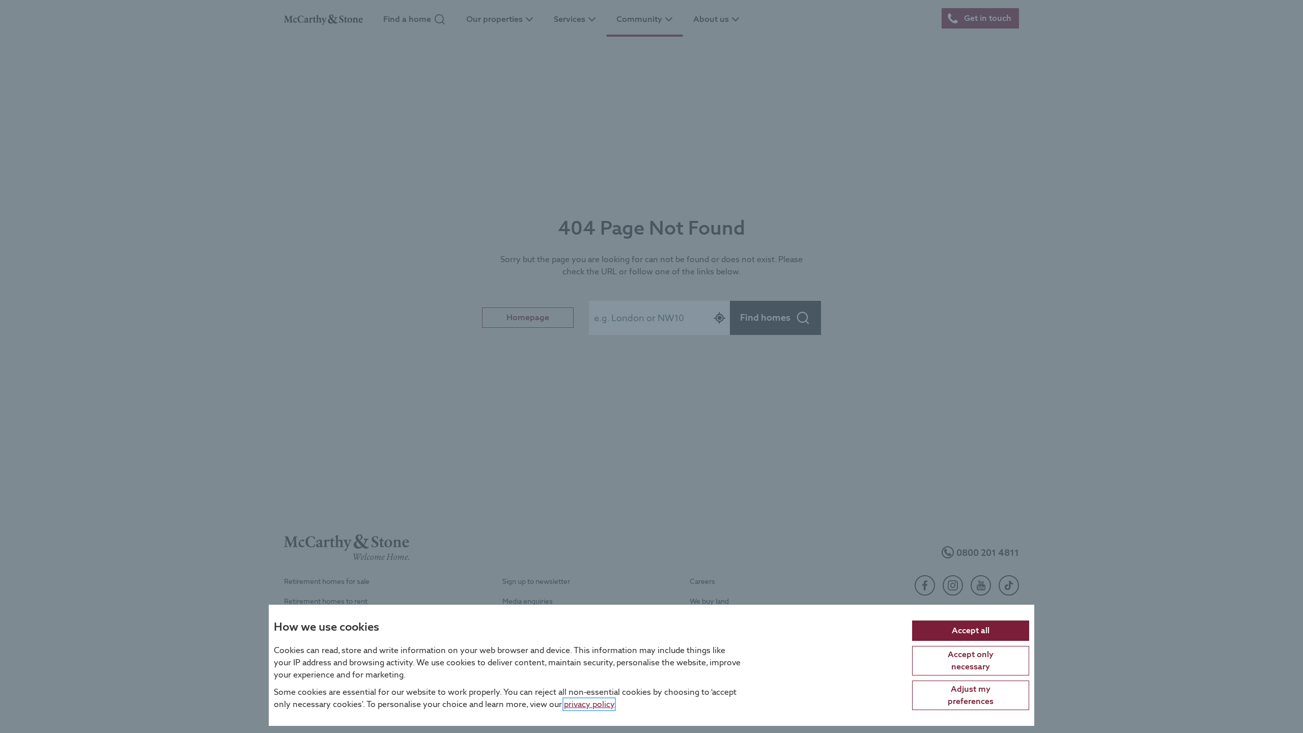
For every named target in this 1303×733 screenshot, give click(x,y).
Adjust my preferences (971, 694)
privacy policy (589, 703)
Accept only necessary (971, 660)
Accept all (970, 630)
